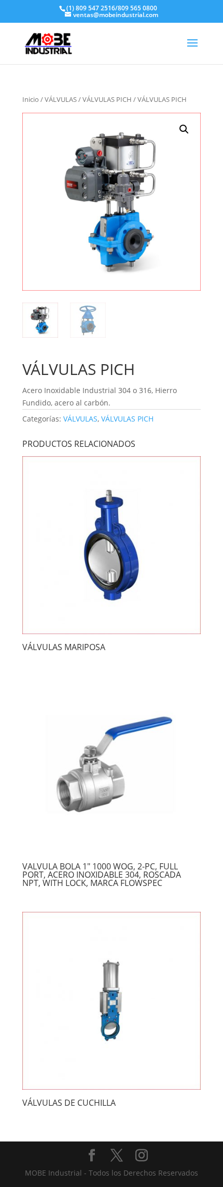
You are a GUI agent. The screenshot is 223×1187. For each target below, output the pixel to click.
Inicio (30, 99)
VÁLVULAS (61, 99)
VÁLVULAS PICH (107, 99)
